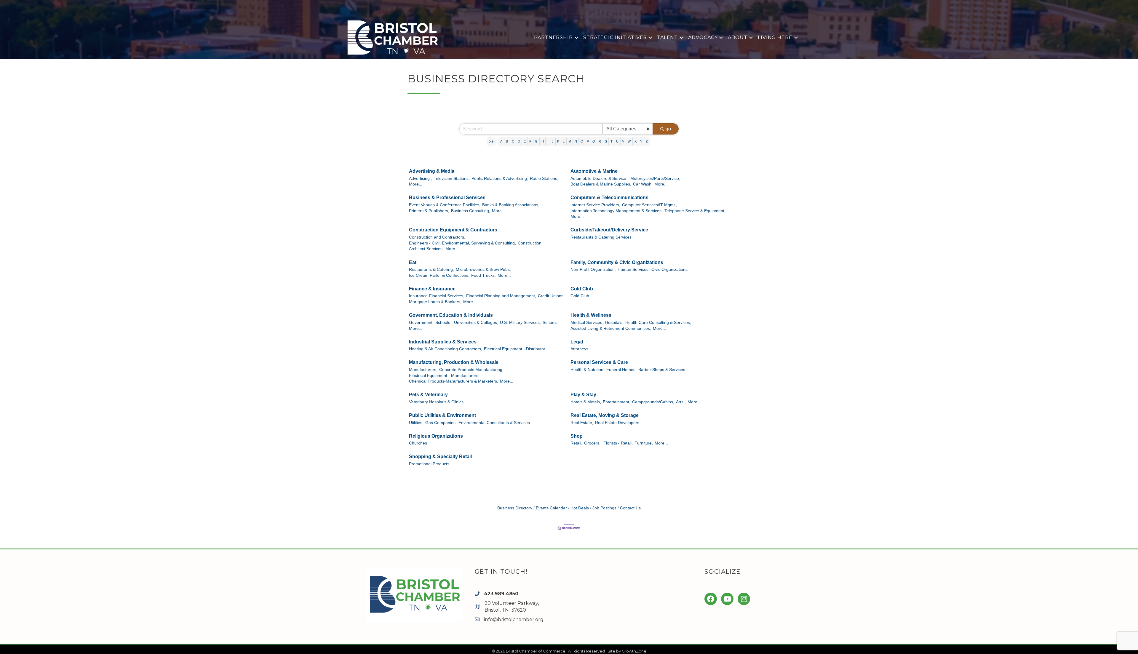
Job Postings (604, 508)
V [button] (623, 141)
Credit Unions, (551, 296)
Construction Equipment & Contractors (453, 229)
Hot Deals (579, 508)
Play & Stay (583, 394)
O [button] (582, 141)
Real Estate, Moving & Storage (604, 415)
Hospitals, (614, 322)
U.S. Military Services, (520, 322)
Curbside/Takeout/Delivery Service (609, 229)
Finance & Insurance (432, 288)
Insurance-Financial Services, (436, 296)
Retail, (576, 443)
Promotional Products (429, 464)
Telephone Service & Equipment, (694, 211)
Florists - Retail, (618, 443)
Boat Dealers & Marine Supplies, (600, 184)
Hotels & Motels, (585, 402)
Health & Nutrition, (587, 369)
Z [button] (647, 141)
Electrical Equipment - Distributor (514, 349)
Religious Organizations (436, 436)
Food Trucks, (483, 275)
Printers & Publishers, (429, 211)
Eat (412, 262)
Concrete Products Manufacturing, (471, 369)
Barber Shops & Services (661, 369)
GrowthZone (634, 651)
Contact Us (630, 508)
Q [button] (593, 141)
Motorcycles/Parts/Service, (655, 178)
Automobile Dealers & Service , (599, 178)
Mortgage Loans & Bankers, (435, 302)
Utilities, (416, 422)
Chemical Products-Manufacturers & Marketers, (453, 381)
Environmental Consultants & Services (494, 422)
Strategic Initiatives (615, 37)
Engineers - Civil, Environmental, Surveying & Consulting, (462, 243)
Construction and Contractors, (437, 237)
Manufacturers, (423, 369)
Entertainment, (616, 402)
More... (415, 184)
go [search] (668, 128)
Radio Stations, (544, 178)
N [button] (576, 141)
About (737, 37)
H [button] (542, 141)
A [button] (501, 141)
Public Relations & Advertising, (499, 178)
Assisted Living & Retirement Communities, (610, 328)
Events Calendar (551, 508)
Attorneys (579, 349)
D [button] (519, 141)
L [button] (564, 141)
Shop (576, 436)
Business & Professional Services (447, 197)
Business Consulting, (470, 211)
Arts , (681, 402)
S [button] (606, 141)
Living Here (775, 37)
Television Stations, (452, 178)
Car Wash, (643, 184)
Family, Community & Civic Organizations (616, 262)
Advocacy (702, 37)
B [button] (507, 141)
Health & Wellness (590, 315)
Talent (667, 37)
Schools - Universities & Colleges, (466, 322)
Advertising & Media (431, 171)
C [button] (513, 141)
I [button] (547, 141)
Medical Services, (586, 322)
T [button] (611, 141)
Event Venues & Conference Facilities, (444, 205)
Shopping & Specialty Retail (440, 456)
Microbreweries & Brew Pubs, (483, 269)
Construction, (530, 243)
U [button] (617, 141)
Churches (418, 443)
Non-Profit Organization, (593, 269)
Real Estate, (581, 422)
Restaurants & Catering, (431, 269)
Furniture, (643, 443)
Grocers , (593, 443)
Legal (576, 341)
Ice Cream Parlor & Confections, (439, 275)
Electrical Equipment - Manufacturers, (444, 375)
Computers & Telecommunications (609, 197)
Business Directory (514, 508)
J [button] (553, 141)
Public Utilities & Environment (442, 415)
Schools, (551, 322)
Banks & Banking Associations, (510, 205)
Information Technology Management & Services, (616, 211)
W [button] (629, 141)
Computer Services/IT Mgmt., (649, 205)
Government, (421, 322)
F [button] (530, 141)
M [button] (569, 141)
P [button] (588, 141)
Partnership (553, 37)
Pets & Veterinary (428, 394)
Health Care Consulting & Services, (658, 322)
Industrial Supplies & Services (443, 341)
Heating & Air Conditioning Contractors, (445, 349)
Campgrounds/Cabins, (653, 402)
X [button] (635, 141)
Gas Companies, (441, 422)
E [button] (525, 141)
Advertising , (420, 178)
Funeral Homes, (621, 369)
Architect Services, (426, 249)
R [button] (600, 141)
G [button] (536, 141)
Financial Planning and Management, (501, 296)
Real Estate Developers (617, 422)
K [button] (558, 141)
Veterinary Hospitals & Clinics (436, 402)
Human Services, (634, 269)
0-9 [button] (491, 141)
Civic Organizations (669, 269)
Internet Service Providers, (595, 205)
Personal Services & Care (599, 362)
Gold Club (581, 288)
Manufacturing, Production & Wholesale (453, 362)
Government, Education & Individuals (451, 315)
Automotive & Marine (594, 171)
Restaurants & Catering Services (601, 237)
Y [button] (641, 141)
